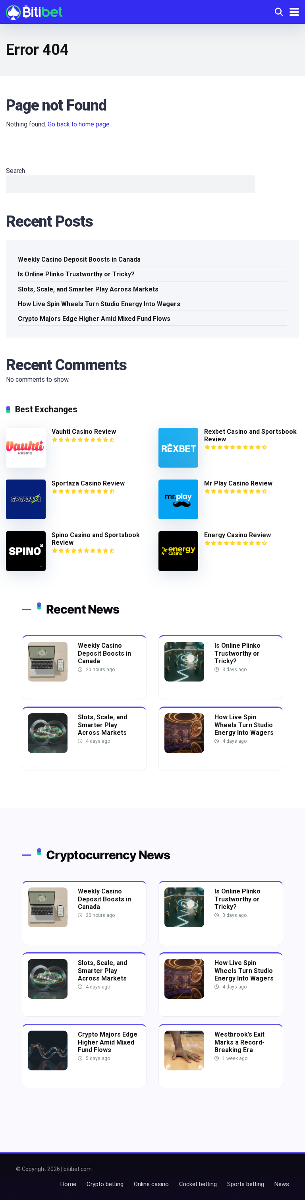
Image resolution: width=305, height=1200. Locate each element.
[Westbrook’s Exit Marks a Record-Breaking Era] (184, 1068)
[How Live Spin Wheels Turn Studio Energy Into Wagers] (184, 751)
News (281, 1184)
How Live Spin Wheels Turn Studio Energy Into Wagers (99, 304)
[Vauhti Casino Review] (26, 465)
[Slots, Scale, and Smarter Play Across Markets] (48, 751)
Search (15, 171)
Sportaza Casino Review (88, 483)
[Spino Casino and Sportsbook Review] (26, 569)
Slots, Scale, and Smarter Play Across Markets (88, 289)
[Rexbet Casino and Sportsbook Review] (178, 465)
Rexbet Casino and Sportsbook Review (250, 435)
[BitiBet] (34, 11)
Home (68, 1184)
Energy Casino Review (237, 535)
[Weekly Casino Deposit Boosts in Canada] (48, 679)
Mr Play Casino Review (238, 483)
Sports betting (245, 1184)
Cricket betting (198, 1184)
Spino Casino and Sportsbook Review (96, 538)
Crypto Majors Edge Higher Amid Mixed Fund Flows (94, 318)
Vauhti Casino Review (84, 431)
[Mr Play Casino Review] (178, 517)
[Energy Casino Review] (178, 569)
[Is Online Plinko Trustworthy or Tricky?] (184, 679)
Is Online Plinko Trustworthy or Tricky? (76, 274)
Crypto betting (105, 1184)
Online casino (151, 1184)
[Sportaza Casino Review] (26, 517)
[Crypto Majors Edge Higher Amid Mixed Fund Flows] (48, 1068)
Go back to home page (79, 124)
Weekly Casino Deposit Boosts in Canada (79, 259)
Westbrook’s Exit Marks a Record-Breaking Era (239, 1042)
